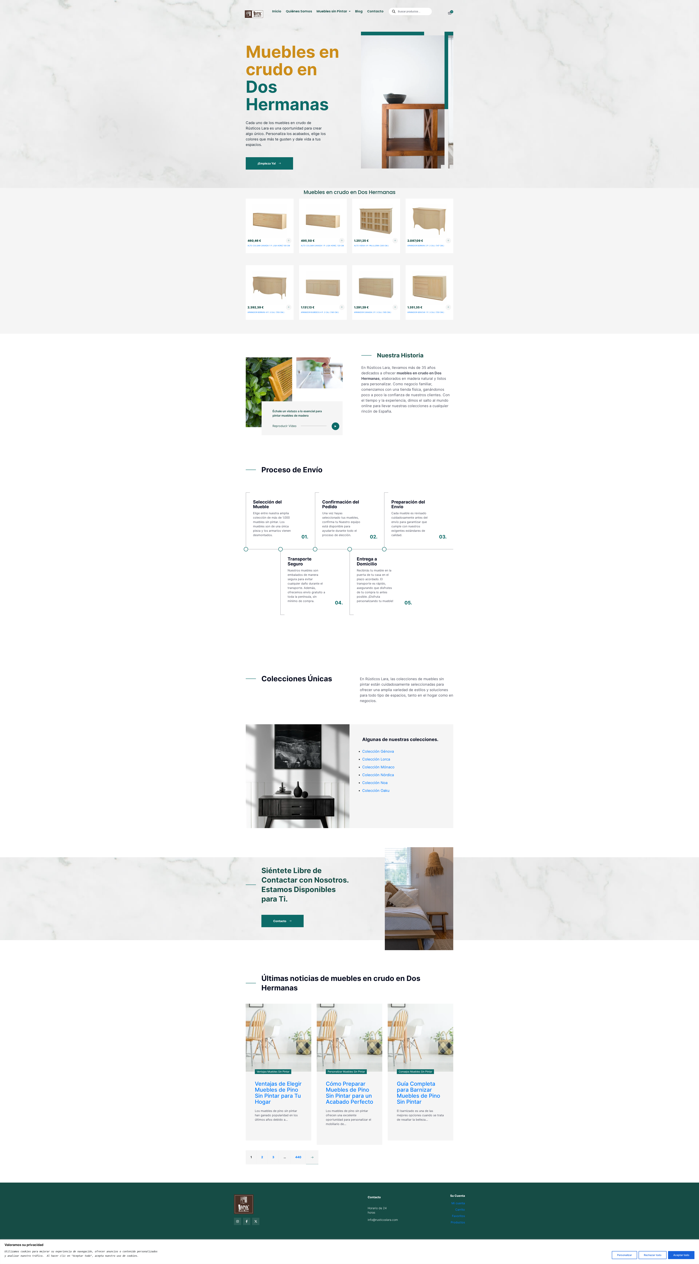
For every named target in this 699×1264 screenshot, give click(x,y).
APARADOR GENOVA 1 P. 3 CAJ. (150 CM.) (425, 312)
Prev (443, 166)
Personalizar (624, 1255)
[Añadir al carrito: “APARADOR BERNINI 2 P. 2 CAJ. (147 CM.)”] (448, 240)
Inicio (276, 11)
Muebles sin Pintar (332, 11)
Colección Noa (375, 783)
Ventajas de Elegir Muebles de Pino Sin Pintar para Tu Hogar (278, 1092)
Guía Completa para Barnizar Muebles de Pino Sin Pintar (418, 1092)
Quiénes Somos (299, 11)
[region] (349, 1251)
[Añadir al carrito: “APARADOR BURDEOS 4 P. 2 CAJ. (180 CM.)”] (342, 307)
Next (451, 166)
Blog (359, 11)
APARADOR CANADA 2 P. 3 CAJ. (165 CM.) (372, 312)
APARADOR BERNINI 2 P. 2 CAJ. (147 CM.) (425, 245)
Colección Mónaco (378, 767)
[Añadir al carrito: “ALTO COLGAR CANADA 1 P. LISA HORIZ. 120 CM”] (342, 240)
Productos (458, 1222)
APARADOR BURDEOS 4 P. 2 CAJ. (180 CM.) (320, 312)
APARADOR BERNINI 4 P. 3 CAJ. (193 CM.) (266, 312)
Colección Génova (378, 751)
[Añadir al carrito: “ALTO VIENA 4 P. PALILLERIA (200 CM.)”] (395, 240)
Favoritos (458, 1216)
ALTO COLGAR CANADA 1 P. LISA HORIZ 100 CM (269, 245)
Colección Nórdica (378, 775)
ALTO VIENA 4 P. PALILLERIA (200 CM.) (371, 245)
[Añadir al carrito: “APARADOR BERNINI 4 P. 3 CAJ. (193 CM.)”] (288, 307)
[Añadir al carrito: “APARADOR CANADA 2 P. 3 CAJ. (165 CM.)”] (395, 307)
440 (298, 1157)
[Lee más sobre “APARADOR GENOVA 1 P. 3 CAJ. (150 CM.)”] (448, 307)
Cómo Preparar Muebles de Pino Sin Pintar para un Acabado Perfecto (349, 1092)
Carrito (460, 1209)
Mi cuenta (458, 1203)
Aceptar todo (681, 1255)
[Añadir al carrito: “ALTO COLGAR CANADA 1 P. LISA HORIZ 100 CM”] (288, 240)
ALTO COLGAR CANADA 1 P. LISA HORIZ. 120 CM (322, 245)
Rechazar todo (652, 1255)
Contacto (375, 11)
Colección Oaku (376, 790)
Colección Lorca (376, 759)
